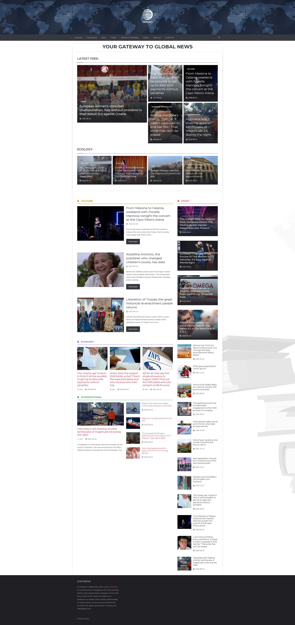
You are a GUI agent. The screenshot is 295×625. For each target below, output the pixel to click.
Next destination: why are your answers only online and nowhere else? (204, 460)
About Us (157, 37)
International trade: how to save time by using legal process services (205, 424)
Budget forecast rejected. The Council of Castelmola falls (165, 173)
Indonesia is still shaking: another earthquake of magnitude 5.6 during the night (198, 127)
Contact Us (169, 37)
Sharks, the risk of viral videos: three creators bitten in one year (157, 404)
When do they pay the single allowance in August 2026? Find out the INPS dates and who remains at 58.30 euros (157, 379)
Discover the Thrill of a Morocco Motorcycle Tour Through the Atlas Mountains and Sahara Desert (205, 350)
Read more (133, 241)
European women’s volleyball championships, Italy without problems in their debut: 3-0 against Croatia (111, 110)
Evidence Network (110, 587)
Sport (103, 37)
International (92, 37)
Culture (146, 37)
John (81, 389)
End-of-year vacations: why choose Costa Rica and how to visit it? (205, 442)
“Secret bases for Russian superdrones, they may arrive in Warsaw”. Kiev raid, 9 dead (156, 435)
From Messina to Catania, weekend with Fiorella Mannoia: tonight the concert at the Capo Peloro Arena (200, 83)
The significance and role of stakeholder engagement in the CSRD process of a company (205, 406)
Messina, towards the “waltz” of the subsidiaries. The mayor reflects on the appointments (199, 170)
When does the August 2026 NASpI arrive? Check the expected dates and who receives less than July (125, 379)
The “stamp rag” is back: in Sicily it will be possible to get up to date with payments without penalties (164, 83)
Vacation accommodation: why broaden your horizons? (205, 479)
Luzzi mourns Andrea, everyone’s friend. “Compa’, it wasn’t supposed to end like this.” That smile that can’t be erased (164, 123)
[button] (219, 38)
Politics (113, 37)
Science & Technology (129, 37)
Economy (78, 37)
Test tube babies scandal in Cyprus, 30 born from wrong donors (155, 450)
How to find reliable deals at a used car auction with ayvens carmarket (205, 387)
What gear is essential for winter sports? (204, 367)
